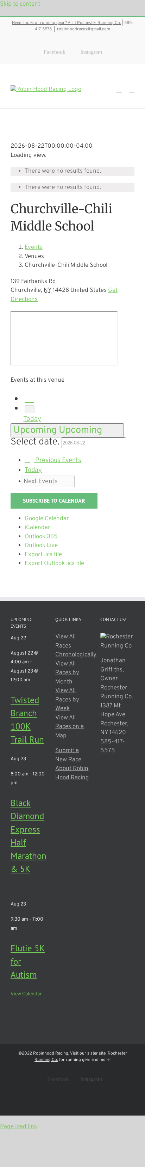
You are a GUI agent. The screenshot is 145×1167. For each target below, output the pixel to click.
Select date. (36, 442)
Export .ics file (43, 555)
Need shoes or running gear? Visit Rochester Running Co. (66, 23)
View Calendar (26, 994)
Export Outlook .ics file (54, 563)
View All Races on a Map (69, 727)
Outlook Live (41, 545)
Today (32, 419)
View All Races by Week (67, 700)
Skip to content (20, 4)
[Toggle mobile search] (119, 89)
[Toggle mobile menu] (131, 89)
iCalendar (37, 528)
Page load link (18, 1127)
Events (34, 247)
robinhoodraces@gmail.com (83, 29)
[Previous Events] (29, 398)
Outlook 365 (41, 537)
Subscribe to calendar (54, 500)
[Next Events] (29, 409)
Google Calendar (47, 519)
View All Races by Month (67, 673)
